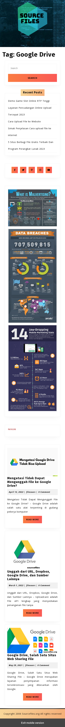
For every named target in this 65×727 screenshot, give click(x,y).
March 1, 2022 (16, 585)
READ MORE (34, 520)
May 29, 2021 (16, 665)
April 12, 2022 (16, 492)
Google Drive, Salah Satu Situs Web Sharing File (31, 657)
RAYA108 (12, 429)
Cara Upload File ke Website (24, 121)
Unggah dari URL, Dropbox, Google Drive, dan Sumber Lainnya (28, 575)
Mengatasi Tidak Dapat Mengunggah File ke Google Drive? (29, 482)
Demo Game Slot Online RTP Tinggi (29, 100)
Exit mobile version (32, 722)
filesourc (31, 492)
